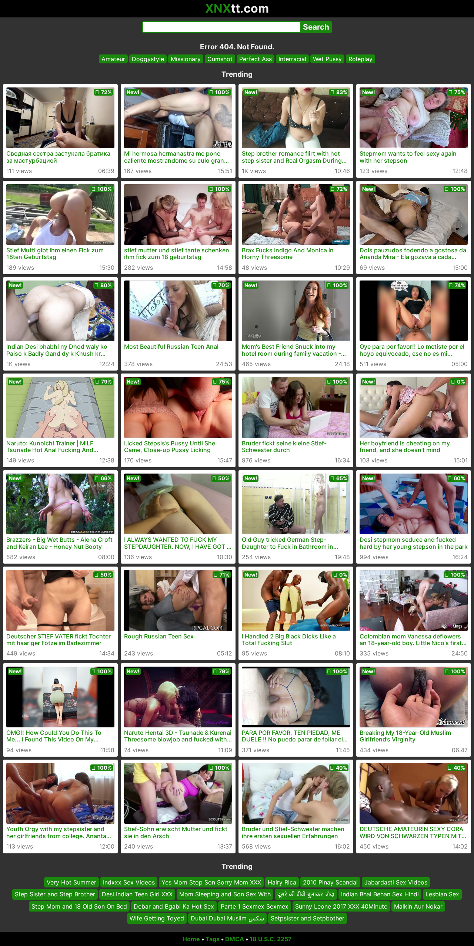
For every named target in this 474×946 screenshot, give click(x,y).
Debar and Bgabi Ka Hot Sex (174, 906)
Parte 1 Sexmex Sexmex (254, 906)
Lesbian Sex (442, 894)
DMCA (234, 939)
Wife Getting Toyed (157, 918)
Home (191, 939)
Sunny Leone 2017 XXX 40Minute (341, 906)
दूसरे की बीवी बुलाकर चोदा (305, 894)
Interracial (292, 59)
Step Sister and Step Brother (55, 894)
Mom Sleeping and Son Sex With (225, 894)
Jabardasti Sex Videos (395, 882)
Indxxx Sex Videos (129, 882)
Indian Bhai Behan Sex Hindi (380, 894)
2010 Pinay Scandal (330, 882)
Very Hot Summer (71, 882)
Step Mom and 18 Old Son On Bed (79, 906)
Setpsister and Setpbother (307, 918)
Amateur (113, 59)
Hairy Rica (282, 882)
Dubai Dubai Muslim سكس (227, 918)
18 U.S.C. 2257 (271, 939)
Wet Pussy (327, 59)
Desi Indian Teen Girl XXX (137, 894)
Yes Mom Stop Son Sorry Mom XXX (211, 882)
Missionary (186, 59)
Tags (213, 939)
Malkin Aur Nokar (418, 906)
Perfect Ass (255, 59)
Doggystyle (148, 59)
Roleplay (360, 59)
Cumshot (220, 59)
